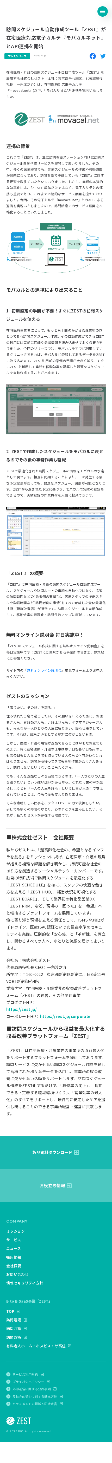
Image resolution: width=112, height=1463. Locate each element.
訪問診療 (13, 1337)
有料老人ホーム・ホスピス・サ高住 (36, 1345)
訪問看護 (13, 1319)
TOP (10, 1311)
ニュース (13, 1248)
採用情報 (13, 1257)
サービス (13, 1239)
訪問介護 (13, 1328)
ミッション (15, 1231)
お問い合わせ (17, 1274)
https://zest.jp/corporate (65, 1016)
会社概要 (13, 1265)
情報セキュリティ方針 (24, 1282)
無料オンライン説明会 (44, 670)
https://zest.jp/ (21, 1009)
